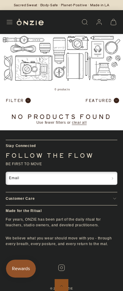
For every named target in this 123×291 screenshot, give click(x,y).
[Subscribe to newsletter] (112, 178)
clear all (79, 122)
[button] (9, 22)
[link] (99, 22)
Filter (15, 100)
